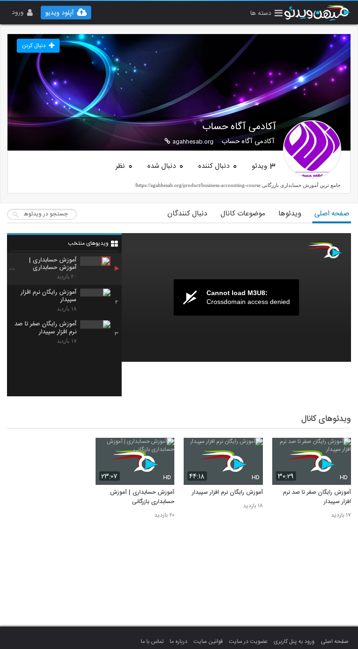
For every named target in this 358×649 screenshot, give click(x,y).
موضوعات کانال (242, 214)
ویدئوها (289, 214)
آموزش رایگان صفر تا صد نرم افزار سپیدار (317, 497)
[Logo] (324, 250)
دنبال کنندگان (187, 214)
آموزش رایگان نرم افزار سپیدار (227, 492)
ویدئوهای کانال (326, 419)
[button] (266, 14)
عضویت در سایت (248, 641)
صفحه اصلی (331, 214)
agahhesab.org (192, 141)
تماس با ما (152, 641)
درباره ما (178, 641)
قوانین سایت (208, 641)
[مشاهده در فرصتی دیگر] (339, 450)
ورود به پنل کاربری (294, 641)
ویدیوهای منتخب (88, 243)
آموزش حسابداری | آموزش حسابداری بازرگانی (142, 497)
